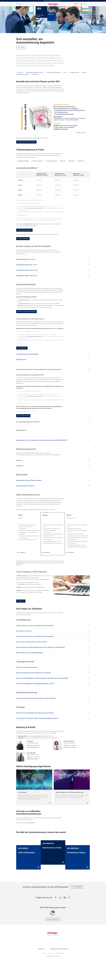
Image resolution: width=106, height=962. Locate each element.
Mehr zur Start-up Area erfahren (26, 311)
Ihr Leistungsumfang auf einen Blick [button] (28, 422)
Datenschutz (50, 953)
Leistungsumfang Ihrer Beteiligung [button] (27, 354)
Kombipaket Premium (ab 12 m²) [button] (26, 270)
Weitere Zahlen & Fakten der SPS (26, 142)
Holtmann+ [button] (19, 466)
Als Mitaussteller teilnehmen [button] (25, 486)
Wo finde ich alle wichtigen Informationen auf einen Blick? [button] (35, 713)
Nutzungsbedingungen (59, 953)
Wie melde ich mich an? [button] (24, 631)
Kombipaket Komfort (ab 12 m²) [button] (26, 265)
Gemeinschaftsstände (52, 161)
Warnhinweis (32, 822)
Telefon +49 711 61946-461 (69, 745)
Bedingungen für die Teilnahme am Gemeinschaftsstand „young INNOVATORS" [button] (41, 440)
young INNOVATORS (23, 303)
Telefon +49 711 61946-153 (33, 757)
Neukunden (21, 584)
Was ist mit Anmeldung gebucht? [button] (27, 667)
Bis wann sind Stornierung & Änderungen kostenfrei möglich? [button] (36, 698)
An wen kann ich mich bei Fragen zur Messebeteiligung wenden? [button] (37, 718)
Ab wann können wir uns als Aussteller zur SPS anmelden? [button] (35, 625)
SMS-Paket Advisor (20, 562)
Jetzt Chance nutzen (23, 415)
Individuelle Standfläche (23, 161)
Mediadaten (41, 948)
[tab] (53, 259)
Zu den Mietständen (22, 238)
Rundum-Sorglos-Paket (37, 161)
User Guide (42, 579)
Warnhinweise (35, 74)
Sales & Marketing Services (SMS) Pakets (34, 208)
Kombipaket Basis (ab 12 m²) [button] (25, 259)
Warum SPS (20, 72)
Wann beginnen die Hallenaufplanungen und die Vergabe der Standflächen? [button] (40, 647)
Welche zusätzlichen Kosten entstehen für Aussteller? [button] (33, 673)
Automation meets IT (24, 300)
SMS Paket (81, 161)
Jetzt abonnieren (77, 887)
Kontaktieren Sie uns (53, 919)
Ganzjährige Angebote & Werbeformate (59, 948)
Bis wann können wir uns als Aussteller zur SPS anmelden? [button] (35, 636)
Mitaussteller (72, 161)
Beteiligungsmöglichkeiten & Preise (35, 72)
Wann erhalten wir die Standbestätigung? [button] (29, 653)
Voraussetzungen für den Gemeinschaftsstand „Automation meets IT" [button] (39, 369)
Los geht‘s (21, 601)
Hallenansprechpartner (39, 736)
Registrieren (24, 575)
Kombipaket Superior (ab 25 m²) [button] (26, 275)
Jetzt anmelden (21, 348)
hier (51, 307)
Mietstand (63, 161)
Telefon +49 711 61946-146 (33, 745)
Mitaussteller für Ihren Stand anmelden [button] (29, 480)
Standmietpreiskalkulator (28, 224)
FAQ (65, 72)
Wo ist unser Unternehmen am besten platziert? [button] (31, 642)
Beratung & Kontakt (74, 72)
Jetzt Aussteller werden (24, 230)
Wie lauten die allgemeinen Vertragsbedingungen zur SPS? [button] (35, 683)
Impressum (44, 953)
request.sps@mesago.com (33, 747)
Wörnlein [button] (19, 460)
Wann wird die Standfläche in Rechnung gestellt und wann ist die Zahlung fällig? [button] (42, 678)
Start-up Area (20, 305)
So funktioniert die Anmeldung (54, 72)
